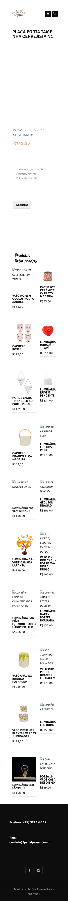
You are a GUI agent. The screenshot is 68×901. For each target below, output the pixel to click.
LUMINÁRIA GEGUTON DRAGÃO (48, 502)
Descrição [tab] (22, 204)
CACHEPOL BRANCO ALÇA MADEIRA (22, 456)
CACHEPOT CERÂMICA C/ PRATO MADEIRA (47, 291)
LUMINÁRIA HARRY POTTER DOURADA (48, 615)
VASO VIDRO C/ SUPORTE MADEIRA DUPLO (48, 563)
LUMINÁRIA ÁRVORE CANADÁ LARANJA (23, 562)
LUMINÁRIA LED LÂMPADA (23, 786)
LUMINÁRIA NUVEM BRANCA (23, 509)
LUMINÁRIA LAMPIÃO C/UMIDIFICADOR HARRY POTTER (24, 622)
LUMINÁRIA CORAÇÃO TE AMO (48, 345)
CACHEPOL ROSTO (19, 347)
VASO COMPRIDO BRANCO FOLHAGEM (48, 673)
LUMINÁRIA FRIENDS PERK (48, 447)
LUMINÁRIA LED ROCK (48, 723)
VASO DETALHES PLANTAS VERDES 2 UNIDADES (24, 733)
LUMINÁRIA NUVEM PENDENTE (48, 393)
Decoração (21, 173)
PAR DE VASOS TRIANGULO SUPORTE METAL (23, 401)
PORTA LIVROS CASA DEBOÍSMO (48, 780)
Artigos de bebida (35, 169)
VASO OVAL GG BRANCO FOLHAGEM (22, 679)
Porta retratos (33, 173)
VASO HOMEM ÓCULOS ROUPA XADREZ (23, 299)
